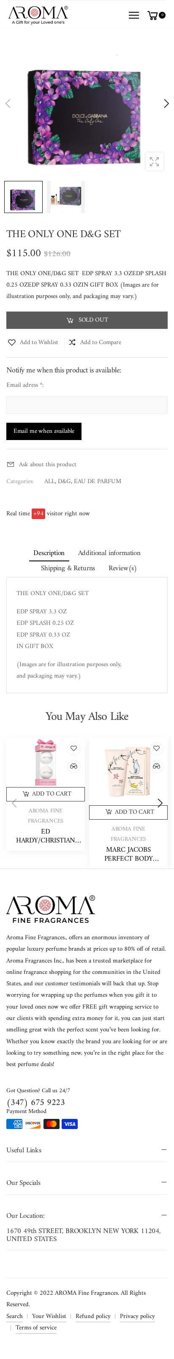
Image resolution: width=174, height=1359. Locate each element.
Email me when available (44, 431)
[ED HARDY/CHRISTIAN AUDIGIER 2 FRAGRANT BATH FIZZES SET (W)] (45, 762)
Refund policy (93, 1316)
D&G (64, 481)
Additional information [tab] (109, 553)
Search (14, 1316)
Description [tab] (49, 553)
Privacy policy (137, 1316)
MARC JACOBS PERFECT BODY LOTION (128, 859)
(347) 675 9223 (35, 1102)
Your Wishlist (49, 1316)
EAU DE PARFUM (97, 481)
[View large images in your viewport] (154, 161)
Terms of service (36, 1328)
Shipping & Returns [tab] (68, 568)
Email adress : (25, 385)
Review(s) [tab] (123, 568)
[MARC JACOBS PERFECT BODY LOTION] (128, 771)
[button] (165, 103)
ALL (49, 481)
